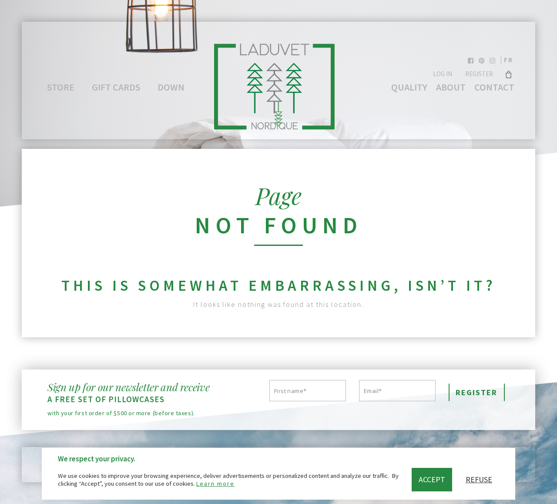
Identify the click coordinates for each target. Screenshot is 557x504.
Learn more (215, 483)
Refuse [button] (479, 479)
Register (479, 74)
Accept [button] (432, 479)
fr (508, 60)
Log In (442, 74)
